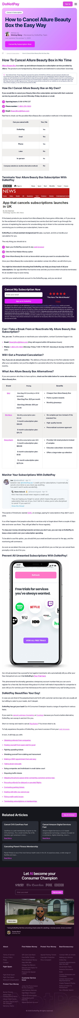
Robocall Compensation (11, 980)
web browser (39, 247)
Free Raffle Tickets (28, 957)
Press (5, 960)
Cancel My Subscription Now (20, 44)
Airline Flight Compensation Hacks (10, 995)
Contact (5, 962)
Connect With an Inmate (67, 955)
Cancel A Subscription (14, 12)
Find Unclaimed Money (29, 960)
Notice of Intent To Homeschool (65, 986)
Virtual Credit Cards (9, 999)
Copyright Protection (48, 957)
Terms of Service (8, 955)
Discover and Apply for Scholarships (29, 968)
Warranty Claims (8, 1006)
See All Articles (69, 815)
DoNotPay (10, 4)
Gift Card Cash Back (28, 955)
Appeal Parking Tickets (48, 955)
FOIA (61, 972)
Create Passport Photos (67, 983)
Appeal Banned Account (30, 1002)
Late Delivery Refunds (29, 990)
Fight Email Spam (9, 975)
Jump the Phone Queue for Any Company (30, 987)
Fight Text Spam (8, 977)
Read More (8, 838)
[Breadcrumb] (3, 53)
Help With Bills (26, 962)
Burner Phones (8, 992)
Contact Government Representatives (66, 979)
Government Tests (65, 967)
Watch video (12, 921)
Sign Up (67, 4)
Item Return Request (29, 993)
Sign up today (57, 892)
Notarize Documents (66, 969)
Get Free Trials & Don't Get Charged (10, 1002)
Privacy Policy (56, 305)
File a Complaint (46, 960)
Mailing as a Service (66, 957)
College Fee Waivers (28, 965)
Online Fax (62, 960)
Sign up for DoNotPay (23, 301)
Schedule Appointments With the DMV (67, 963)
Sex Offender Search (66, 990)
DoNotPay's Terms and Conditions (39, 305)
